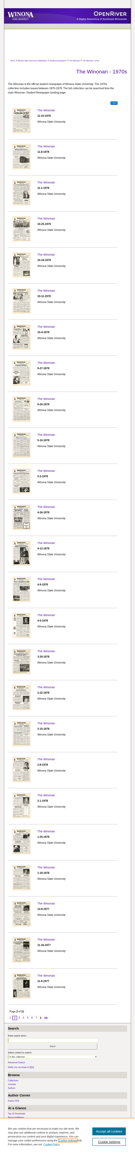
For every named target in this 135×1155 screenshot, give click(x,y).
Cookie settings (68, 1140)
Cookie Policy (51, 1144)
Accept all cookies (109, 1131)
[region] (67, 1136)
